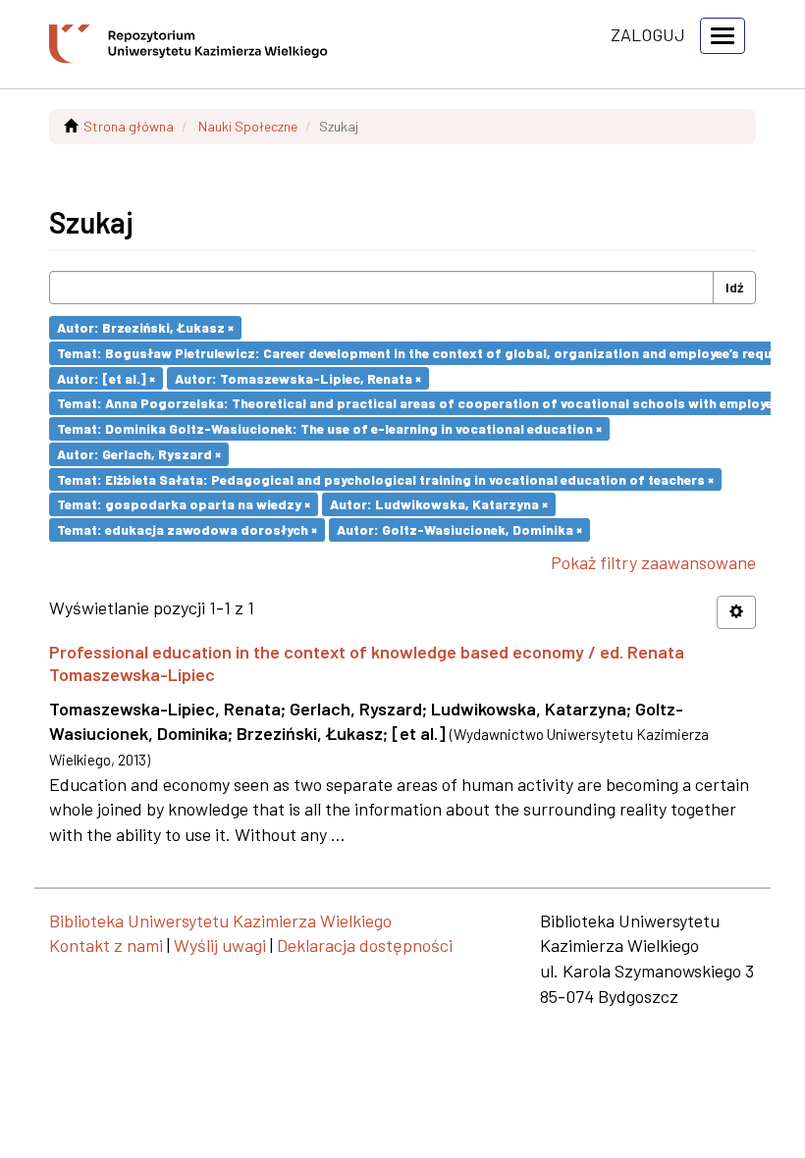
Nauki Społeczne (247, 126)
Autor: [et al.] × (106, 377)
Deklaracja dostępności (365, 945)
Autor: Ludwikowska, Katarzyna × (439, 504)
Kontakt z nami (106, 945)
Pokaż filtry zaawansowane (653, 562)
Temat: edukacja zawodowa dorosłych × (187, 529)
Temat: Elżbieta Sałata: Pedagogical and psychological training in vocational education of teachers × (385, 478)
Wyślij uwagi (220, 945)
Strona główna (128, 126)
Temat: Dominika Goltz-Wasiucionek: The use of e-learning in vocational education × (329, 428)
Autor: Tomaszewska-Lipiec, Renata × (298, 377)
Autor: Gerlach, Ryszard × (139, 454)
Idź (734, 287)
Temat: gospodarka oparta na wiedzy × (183, 504)
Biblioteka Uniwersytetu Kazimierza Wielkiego (220, 920)
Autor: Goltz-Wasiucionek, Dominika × (459, 529)
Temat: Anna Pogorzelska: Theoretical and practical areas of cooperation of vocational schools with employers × (426, 403)
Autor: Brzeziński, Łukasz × (145, 327)
